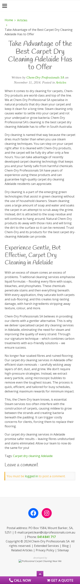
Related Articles (22, 550)
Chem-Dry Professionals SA (45, 77)
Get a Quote (61, 580)
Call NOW (22, 580)
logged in (31, 476)
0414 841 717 (46, 537)
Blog (65, 546)
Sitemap (63, 550)
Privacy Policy (45, 550)
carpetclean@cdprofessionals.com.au (49, 532)
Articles (22, 20)
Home (9, 20)
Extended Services (46, 546)
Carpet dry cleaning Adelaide (33, 456)
